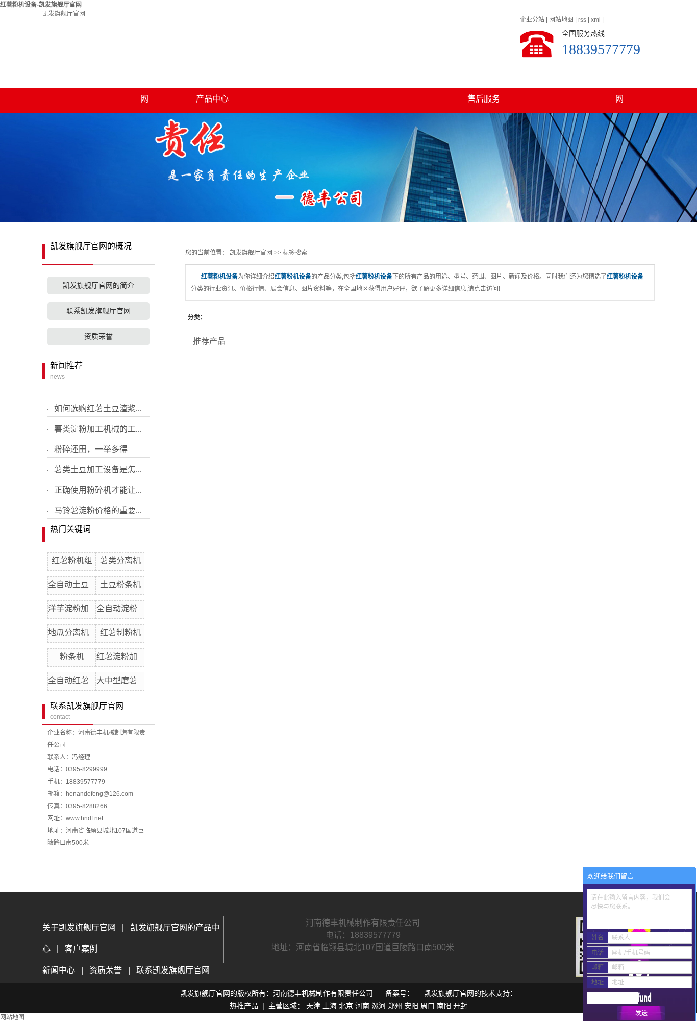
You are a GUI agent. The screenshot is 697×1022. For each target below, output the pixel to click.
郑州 (395, 1006)
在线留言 (551, 73)
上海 (329, 1006)
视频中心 (348, 73)
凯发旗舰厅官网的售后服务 (483, 77)
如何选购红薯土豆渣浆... (98, 408)
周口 (427, 1006)
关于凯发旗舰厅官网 (144, 77)
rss (582, 19)
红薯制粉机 (120, 632)
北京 (346, 1006)
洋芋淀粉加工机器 (80, 608)
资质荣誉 (98, 336)
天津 (313, 1006)
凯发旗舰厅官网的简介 (98, 285)
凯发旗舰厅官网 (63, 13)
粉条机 (72, 656)
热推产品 (244, 1006)
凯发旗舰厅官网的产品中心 (212, 77)
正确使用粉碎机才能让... (98, 490)
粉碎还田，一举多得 (91, 449)
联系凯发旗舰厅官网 (619, 77)
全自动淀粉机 (120, 608)
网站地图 (561, 19)
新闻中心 (59, 970)
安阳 (411, 1006)
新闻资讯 (280, 73)
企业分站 (532, 19)
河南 (362, 1006)
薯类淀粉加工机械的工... (98, 429)
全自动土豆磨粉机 (80, 584)
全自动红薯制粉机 (80, 680)
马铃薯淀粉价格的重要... (98, 510)
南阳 (444, 1006)
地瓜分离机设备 (76, 632)
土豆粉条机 (120, 584)
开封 (460, 1006)
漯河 (378, 1006)
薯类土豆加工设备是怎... (98, 469)
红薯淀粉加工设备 (129, 656)
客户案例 (416, 73)
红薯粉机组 (72, 560)
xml (596, 19)
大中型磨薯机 (120, 680)
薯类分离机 (120, 560)
